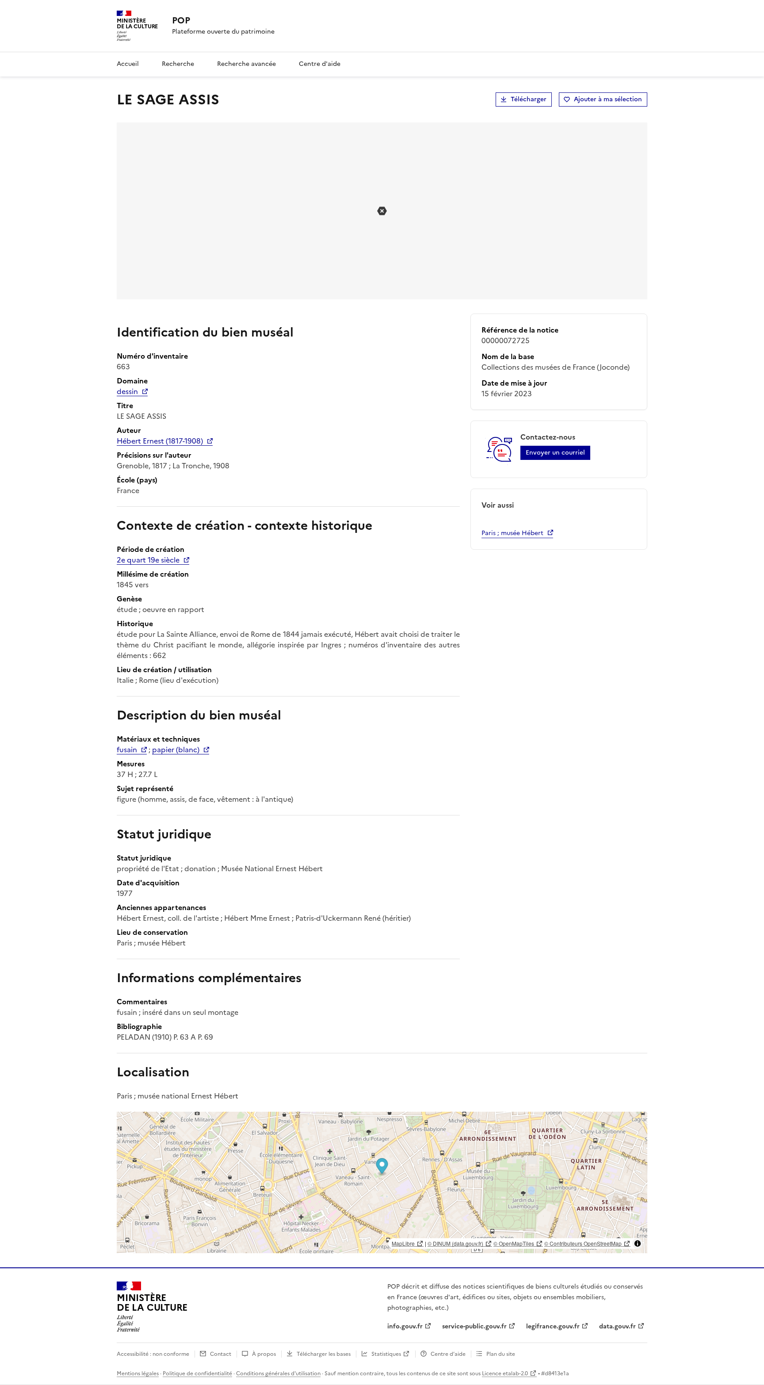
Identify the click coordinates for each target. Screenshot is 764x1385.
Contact (220, 1354)
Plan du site (500, 1354)
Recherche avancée (246, 64)
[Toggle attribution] (637, 1243)
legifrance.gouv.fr (553, 1326)
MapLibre (403, 1243)
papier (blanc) (175, 749)
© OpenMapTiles (513, 1243)
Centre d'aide (319, 64)
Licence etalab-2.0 (505, 1373)
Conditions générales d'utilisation (278, 1373)
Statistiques (386, 1354)
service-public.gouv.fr (474, 1326)
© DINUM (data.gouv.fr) (455, 1243)
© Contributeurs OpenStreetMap (583, 1243)
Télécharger (528, 99)
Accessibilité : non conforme (153, 1354)
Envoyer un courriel (555, 452)
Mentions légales (138, 1373)
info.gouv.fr (405, 1326)
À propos (264, 1354)
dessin (127, 391)
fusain (127, 749)
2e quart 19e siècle (148, 560)
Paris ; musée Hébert (512, 533)
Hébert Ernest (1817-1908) (160, 441)
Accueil (128, 64)
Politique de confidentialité (197, 1373)
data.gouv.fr (617, 1326)
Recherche (178, 64)
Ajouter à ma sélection (608, 99)
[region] (382, 1182)
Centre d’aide (448, 1354)
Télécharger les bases (324, 1354)
